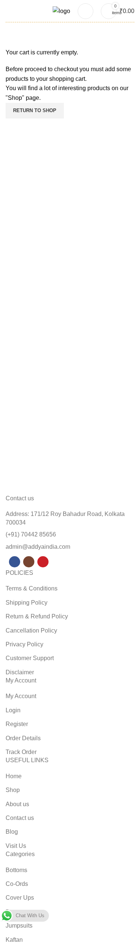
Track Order (21, 752)
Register (17, 724)
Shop (13, 790)
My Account (21, 696)
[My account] (85, 11)
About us (17, 804)
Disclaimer (20, 672)
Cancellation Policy (31, 630)
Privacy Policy (24, 644)
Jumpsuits (19, 925)
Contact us (20, 818)
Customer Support (30, 658)
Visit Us (16, 846)
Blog (12, 832)
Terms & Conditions (31, 588)
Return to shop (34, 110)
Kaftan (14, 940)
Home (14, 776)
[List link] (70, 539)
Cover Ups (20, 897)
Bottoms (16, 870)
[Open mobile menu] (8, 11)
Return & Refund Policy (37, 616)
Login (13, 710)
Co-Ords (17, 884)
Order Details (23, 738)
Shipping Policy (26, 602)
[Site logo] (61, 10)
